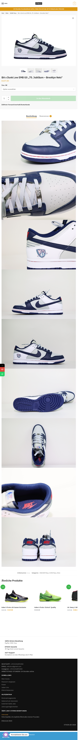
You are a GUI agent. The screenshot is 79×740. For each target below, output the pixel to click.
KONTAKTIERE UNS (9, 704)
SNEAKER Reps (44, 573)
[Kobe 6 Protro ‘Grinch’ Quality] (49, 595)
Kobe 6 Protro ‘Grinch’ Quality (45, 607)
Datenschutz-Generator (10, 701)
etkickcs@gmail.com (14, 666)
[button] (73, 18)
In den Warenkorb (43, 98)
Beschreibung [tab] (31, 116)
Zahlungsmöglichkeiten (10, 707)
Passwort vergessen (8, 682)
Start (3, 13)
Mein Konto (5, 679)
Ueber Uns (5, 687)
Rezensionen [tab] (44, 116)
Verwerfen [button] (5, 737)
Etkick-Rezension (8, 690)
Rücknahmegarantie (9, 698)
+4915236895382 (16, 664)
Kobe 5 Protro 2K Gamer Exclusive (14, 607)
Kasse (4, 685)
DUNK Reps (13, 13)
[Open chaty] (6, 734)
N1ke (7, 13)
